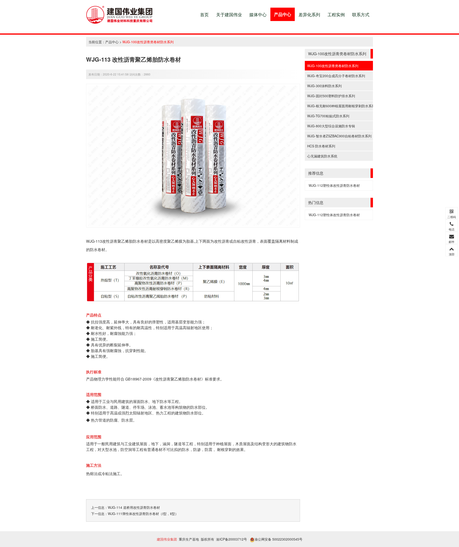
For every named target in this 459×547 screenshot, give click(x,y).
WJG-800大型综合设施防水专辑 (331, 125)
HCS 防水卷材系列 (321, 146)
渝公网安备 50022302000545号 (278, 539)
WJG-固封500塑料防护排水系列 (331, 95)
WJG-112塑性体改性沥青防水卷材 (334, 185)
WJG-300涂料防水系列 (324, 85)
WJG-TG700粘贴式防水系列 (328, 115)
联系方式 (360, 14)
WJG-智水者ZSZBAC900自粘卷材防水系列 (339, 136)
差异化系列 (309, 14)
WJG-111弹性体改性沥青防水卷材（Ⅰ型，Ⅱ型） (143, 513)
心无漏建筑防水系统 (322, 156)
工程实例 (336, 14)
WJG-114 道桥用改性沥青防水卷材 (134, 507)
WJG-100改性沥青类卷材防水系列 (148, 41)
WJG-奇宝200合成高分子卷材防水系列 (336, 75)
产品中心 (282, 14)
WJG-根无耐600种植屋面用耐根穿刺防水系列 (340, 105)
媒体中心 (258, 14)
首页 (204, 14)
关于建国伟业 (229, 14)
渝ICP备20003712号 (231, 539)
